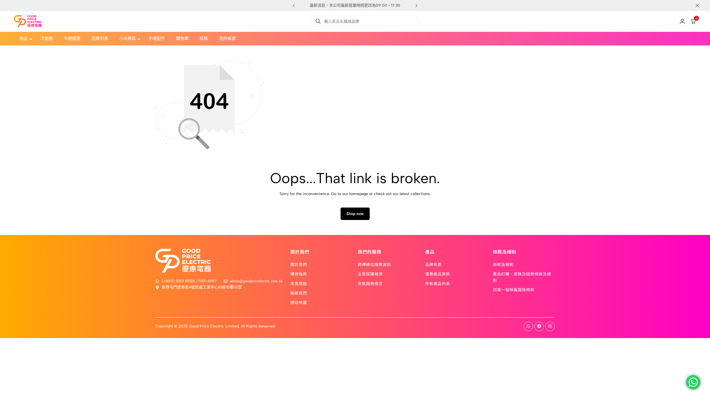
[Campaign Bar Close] (700, 5)
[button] (416, 5)
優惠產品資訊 (437, 274)
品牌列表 (433, 264)
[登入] (682, 21)
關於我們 (298, 264)
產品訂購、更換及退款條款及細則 (522, 277)
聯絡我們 (298, 293)
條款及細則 (503, 264)
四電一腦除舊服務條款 (513, 289)
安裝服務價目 (370, 283)
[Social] (528, 326)
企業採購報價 (370, 274)
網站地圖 (298, 302)
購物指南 (298, 274)
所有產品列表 (437, 283)
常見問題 (298, 283)
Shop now (355, 213)
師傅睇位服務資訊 (374, 264)
